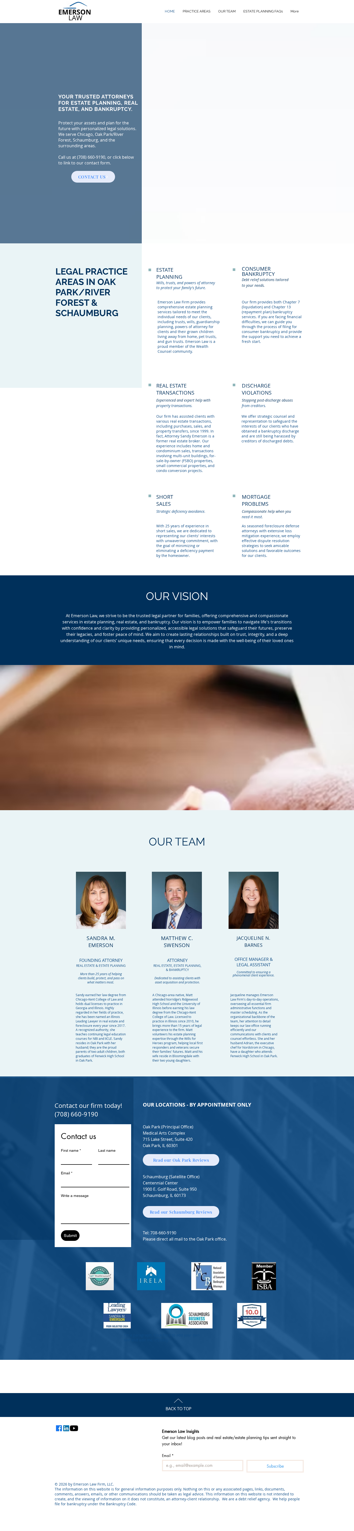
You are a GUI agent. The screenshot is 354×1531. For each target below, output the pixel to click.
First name (71, 1150)
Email (66, 1173)
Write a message (75, 1196)
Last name (107, 1150)
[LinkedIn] (66, 1428)
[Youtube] (74, 1428)
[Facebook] (59, 1428)
